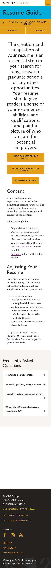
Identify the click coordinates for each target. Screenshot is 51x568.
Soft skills (16, 254)
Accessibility (9, 548)
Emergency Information (15, 515)
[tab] (25, 374)
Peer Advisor (13, 339)
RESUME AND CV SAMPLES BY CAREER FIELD (25, 169)
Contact (40, 30)
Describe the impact (21, 247)
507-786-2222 (27, 508)
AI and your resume (25, 180)
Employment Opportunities (17, 520)
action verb (32, 228)
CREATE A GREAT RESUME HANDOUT (25, 157)
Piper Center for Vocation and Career (27, 23)
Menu (14, 30)
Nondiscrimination (13, 553)
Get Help (7, 543)
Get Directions (10, 508)
